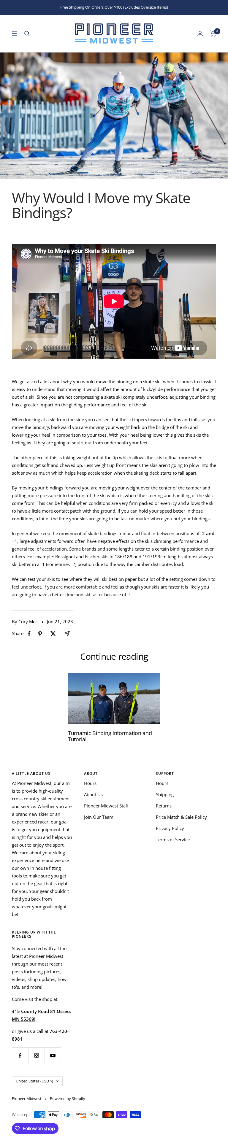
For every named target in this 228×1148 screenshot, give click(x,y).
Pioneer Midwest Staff (106, 806)
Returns (164, 806)
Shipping (165, 794)
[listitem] (29, 633)
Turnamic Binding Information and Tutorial (110, 736)
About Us (93, 794)
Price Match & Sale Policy (181, 817)
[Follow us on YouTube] (53, 1055)
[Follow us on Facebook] (20, 1055)
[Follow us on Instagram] (36, 1055)
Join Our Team (98, 817)
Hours (90, 783)
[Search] (27, 33)
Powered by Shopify (67, 1098)
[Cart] (213, 33)
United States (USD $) (34, 1081)
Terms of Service (173, 839)
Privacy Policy (170, 828)
